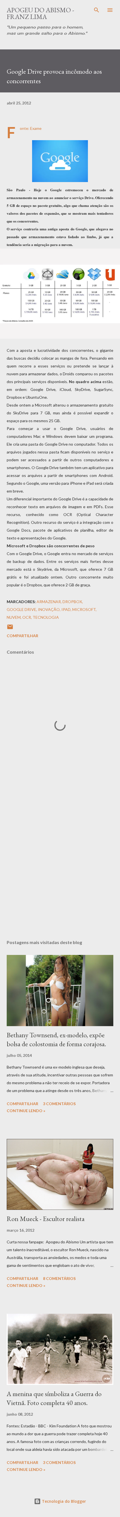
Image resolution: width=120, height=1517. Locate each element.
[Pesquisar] (96, 10)
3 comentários (59, 1103)
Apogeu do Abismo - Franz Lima (40, 13)
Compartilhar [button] (22, 635)
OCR (26, 617)
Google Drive (21, 609)
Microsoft (84, 609)
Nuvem (14, 617)
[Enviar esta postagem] (10, 628)
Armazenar (49, 601)
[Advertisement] (60, 862)
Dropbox (72, 601)
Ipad (66, 609)
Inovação (49, 609)
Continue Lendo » (26, 1110)
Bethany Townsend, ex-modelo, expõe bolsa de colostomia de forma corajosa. (56, 1039)
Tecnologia (46, 617)
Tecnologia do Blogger (63, 1501)
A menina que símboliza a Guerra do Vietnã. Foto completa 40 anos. (54, 1398)
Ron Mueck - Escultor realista (46, 1218)
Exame (36, 128)
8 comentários (59, 1278)
